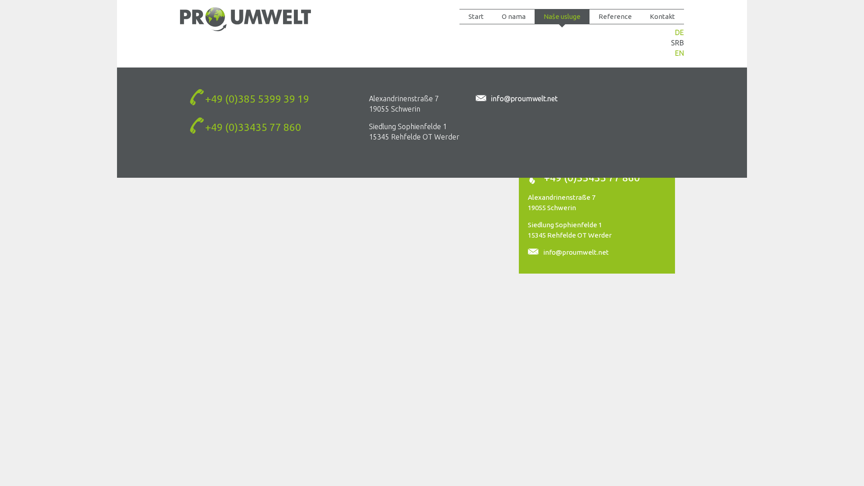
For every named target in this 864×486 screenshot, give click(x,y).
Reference (615, 16)
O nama (514, 16)
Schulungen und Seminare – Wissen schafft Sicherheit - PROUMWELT (245, 19)
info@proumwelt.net (576, 252)
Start (476, 16)
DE (679, 32)
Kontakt (662, 16)
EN (679, 53)
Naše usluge (562, 16)
